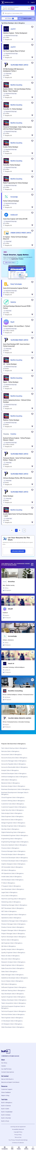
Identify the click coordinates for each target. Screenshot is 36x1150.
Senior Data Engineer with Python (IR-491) (15, 219)
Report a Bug (5, 1095)
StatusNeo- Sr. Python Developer (12, 109)
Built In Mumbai (6, 1118)
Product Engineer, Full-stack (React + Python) (16, 326)
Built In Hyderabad (6, 1112)
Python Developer (8, 496)
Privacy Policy (18, 1134)
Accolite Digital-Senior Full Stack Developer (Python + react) (18, 515)
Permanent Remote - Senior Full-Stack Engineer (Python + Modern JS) (17, 459)
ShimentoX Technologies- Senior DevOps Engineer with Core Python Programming (17, 128)
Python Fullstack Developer (11, 201)
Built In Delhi (5, 1108)
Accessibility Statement (18, 1129)
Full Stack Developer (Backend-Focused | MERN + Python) (17, 307)
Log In (33, 2)
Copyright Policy (18, 1132)
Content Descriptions (7, 1072)
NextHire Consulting (15, 691)
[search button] (28, 2)
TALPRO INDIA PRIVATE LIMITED (19, 718)
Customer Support (6, 1089)
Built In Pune (5, 1121)
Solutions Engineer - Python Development (15, 33)
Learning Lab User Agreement (18, 1126)
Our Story (4, 1063)
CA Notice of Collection (18, 1142)
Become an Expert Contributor (10, 1082)
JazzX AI (11, 663)
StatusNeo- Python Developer (11, 165)
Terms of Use (18, 1137)
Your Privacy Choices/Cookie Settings (18, 1140)
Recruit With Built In (7, 1079)
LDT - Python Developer (10, 364)
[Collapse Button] (32, 39)
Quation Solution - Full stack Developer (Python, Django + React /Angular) (17, 90)
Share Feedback (6, 1092)
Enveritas (11, 581)
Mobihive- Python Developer (11, 420)
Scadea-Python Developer (10, 147)
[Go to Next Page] (24, 530)
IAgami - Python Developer (10, 382)
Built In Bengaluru (6, 1102)
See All (32, 564)
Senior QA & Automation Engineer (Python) (15, 288)
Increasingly (12, 636)
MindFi (10, 609)
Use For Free (10, 262)
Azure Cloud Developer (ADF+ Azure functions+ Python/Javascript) (16, 345)
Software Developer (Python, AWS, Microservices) (17, 478)
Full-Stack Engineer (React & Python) (14, 51)
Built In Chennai (6, 1105)
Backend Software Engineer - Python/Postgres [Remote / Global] (16, 439)
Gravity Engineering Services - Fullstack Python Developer (17, 401)
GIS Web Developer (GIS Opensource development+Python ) (13, 70)
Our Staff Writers (6, 1069)
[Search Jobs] (32, 8)
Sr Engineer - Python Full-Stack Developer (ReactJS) (15, 238)
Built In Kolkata (5, 1115)
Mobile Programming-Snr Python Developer (15, 183)
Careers (3, 1066)
